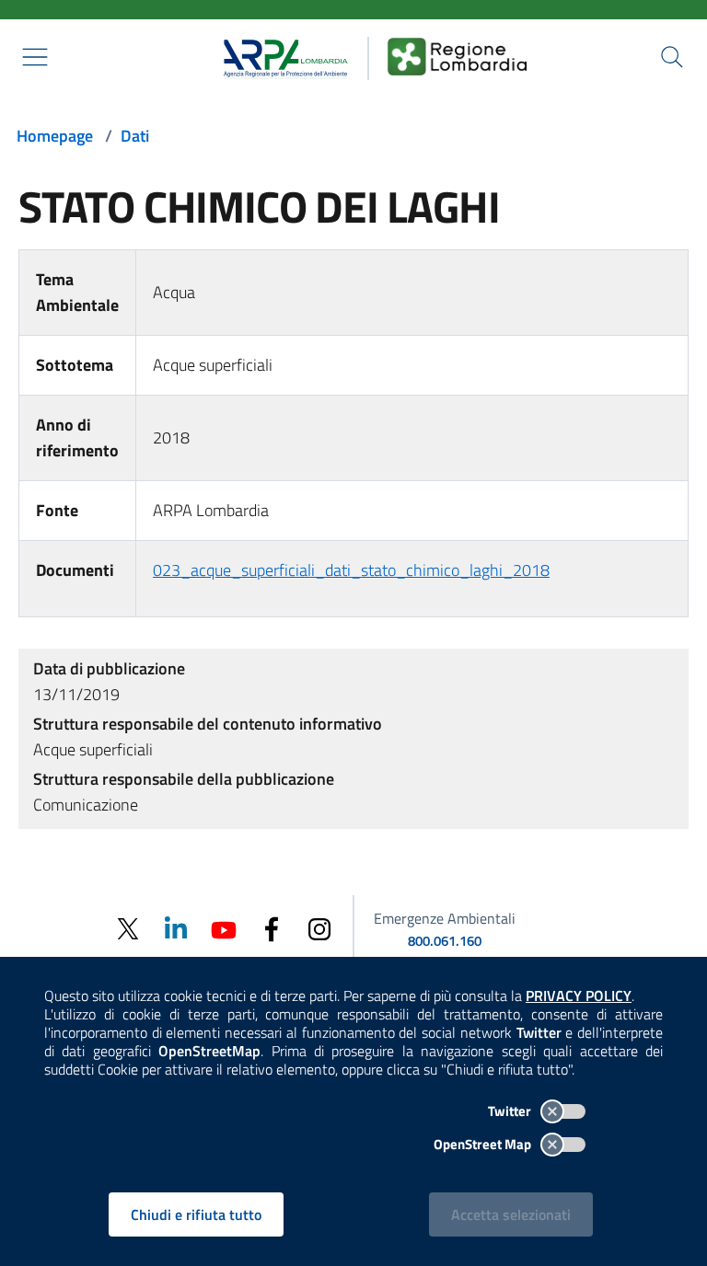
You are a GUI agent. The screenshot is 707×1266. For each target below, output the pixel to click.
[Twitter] (128, 928)
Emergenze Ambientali (445, 918)
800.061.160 (444, 940)
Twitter (511, 1111)
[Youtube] (223, 927)
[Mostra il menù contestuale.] (35, 57)
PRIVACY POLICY (579, 995)
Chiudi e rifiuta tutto (196, 1214)
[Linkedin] (176, 927)
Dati (135, 135)
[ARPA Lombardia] (279, 56)
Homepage (55, 135)
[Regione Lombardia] (457, 56)
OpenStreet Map (484, 1144)
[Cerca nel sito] (672, 57)
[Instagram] (319, 927)
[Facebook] (271, 927)
